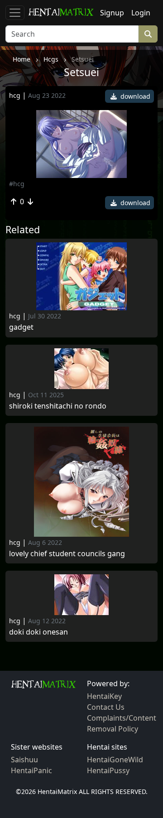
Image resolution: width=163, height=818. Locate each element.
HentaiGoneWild (115, 760)
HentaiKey (104, 696)
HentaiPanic (31, 770)
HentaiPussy (108, 770)
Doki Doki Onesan (38, 632)
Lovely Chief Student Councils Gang (67, 553)
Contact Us (106, 707)
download (134, 96)
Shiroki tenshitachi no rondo (57, 406)
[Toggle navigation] (14, 12)
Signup (112, 13)
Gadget (21, 327)
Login (140, 13)
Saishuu (24, 760)
